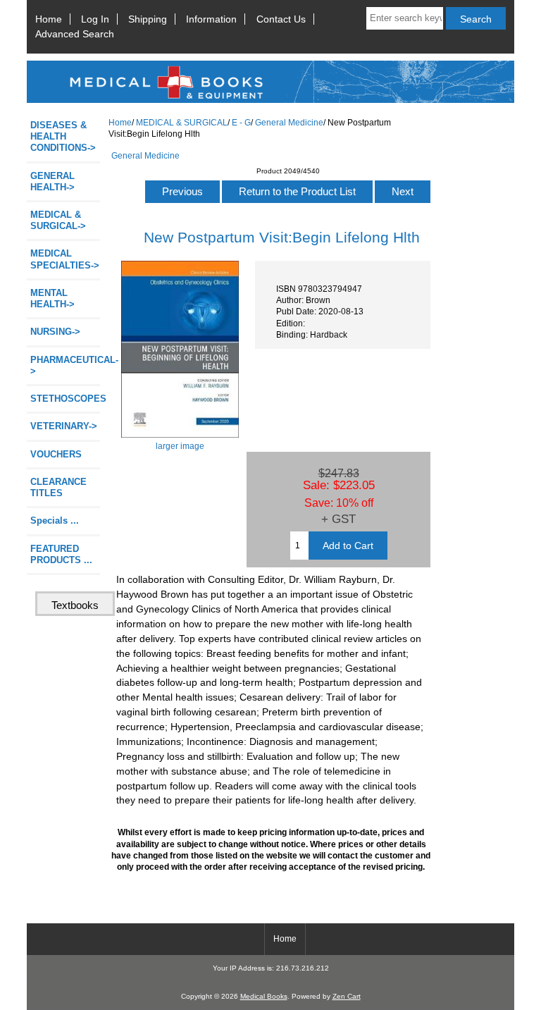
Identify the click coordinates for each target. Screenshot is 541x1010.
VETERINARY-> (63, 426)
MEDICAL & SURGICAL (182, 122)
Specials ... (54, 520)
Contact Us (281, 19)
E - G (241, 122)
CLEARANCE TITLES (58, 487)
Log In (95, 19)
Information (211, 19)
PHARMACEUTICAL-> (65, 365)
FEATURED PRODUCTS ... (61, 554)
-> (58, 220)
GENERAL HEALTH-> (52, 181)
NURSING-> (55, 331)
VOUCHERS (56, 454)
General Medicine (289, 122)
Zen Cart (346, 996)
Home (48, 19)
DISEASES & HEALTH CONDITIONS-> (63, 136)
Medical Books (263, 996)
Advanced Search (74, 33)
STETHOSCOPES (65, 398)
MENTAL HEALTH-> (52, 298)
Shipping (147, 19)
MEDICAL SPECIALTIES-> (64, 259)
